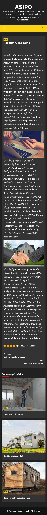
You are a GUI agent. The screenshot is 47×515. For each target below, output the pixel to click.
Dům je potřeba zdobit (33, 362)
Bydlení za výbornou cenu (15, 355)
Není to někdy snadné (13, 456)
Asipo (23, 7)
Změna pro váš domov (13, 414)
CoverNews (23, 511)
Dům (5, 39)
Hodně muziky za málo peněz (17, 498)
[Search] (42, 28)
